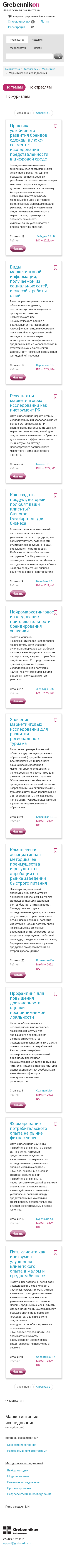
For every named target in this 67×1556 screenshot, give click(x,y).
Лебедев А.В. (44, 236)
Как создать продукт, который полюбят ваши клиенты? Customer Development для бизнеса (28, 509)
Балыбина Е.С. (44, 581)
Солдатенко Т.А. (46, 1356)
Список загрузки (20, 21)
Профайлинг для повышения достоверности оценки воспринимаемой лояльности (27, 1005)
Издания (37, 39)
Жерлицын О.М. (45, 689)
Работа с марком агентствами (27, 1450)
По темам (14, 87)
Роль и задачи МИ (17, 1506)
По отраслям (40, 87)
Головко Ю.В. (44, 464)
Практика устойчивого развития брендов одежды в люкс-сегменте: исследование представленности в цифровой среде (29, 142)
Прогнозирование (19, 1488)
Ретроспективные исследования (29, 1494)
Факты (38, 48)
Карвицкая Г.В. (45, 816)
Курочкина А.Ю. (45, 1219)
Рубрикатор (17, 39)
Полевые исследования (23, 1482)
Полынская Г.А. (45, 960)
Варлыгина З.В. (45, 365)
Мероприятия (18, 48)
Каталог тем (30, 69)
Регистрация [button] (16, 27)
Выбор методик (17, 1470)
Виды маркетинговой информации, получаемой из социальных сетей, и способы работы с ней (29, 281)
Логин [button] (45, 21)
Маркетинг (48, 69)
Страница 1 (24, 113)
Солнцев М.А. (44, 1090)
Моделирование (18, 1476)
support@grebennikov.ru (17, 1543)
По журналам (18, 96)
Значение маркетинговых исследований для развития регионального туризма (29, 731)
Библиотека (12, 69)
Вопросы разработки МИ (22, 1437)
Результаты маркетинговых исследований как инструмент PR (28, 403)
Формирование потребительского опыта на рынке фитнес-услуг (28, 1130)
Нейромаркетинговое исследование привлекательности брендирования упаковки (32, 621)
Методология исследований (24, 1463)
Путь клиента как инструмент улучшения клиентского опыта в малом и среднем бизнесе (27, 1263)
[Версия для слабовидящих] (32, 27)
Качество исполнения (21, 1445)
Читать (18, 248)
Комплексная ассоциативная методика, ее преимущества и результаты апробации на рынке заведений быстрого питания (28, 866)
